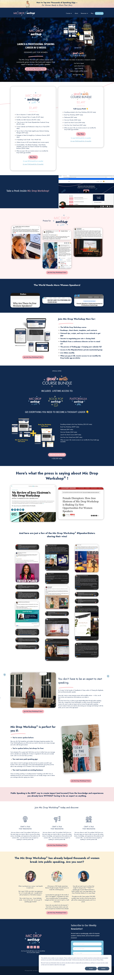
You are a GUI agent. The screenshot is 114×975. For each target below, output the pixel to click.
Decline (103, 968)
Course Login (99, 13)
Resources (83, 13)
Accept (91, 968)
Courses (68, 13)
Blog (92, 13)
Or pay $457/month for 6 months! (81, 138)
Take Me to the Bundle (57, 455)
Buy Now (33, 157)
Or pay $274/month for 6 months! (33, 161)
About (76, 13)
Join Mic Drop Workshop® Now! (35, 69)
